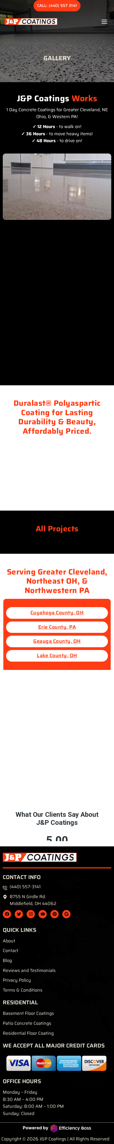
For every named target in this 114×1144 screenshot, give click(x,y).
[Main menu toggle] (104, 21)
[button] (57, 5)
